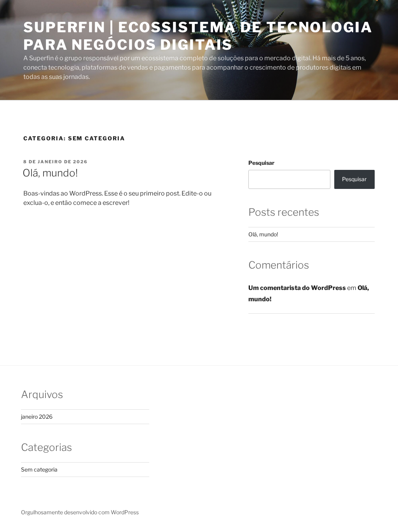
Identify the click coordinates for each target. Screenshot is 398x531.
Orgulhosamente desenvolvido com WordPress (80, 512)
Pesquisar (261, 162)
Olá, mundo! (50, 173)
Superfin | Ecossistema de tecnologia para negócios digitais (198, 36)
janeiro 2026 (36, 416)
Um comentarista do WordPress (297, 288)
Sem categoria (39, 469)
